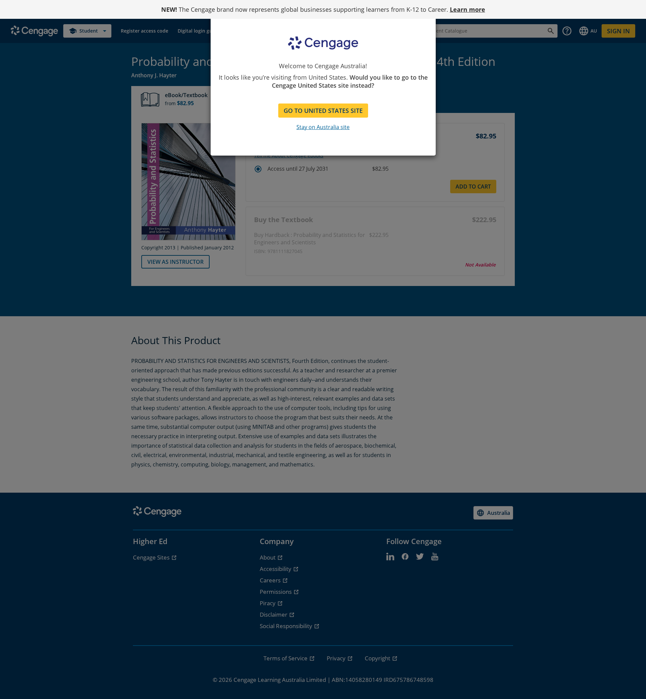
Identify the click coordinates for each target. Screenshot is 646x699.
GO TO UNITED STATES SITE (323, 111)
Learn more (467, 9)
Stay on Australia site (323, 127)
